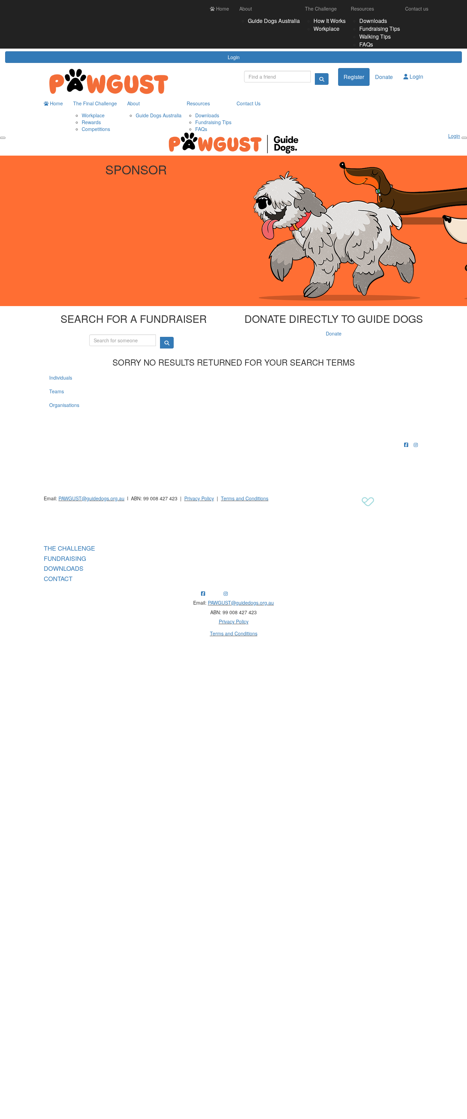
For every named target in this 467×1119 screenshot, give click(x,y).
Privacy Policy (199, 498)
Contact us (416, 8)
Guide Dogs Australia (274, 21)
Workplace (326, 28)
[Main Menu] (2, 138)
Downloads (373, 21)
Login (234, 57)
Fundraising (65, 558)
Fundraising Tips (379, 28)
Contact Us (249, 103)
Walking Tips (375, 36)
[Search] (322, 79)
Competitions (96, 129)
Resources (362, 8)
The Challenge (321, 8)
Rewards (91, 122)
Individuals (60, 377)
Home (222, 8)
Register (354, 77)
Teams (56, 391)
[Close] (464, 138)
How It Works (329, 21)
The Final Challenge (95, 103)
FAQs (366, 44)
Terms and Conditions (244, 498)
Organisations (64, 404)
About (245, 8)
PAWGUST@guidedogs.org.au (91, 498)
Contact (58, 578)
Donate (384, 77)
